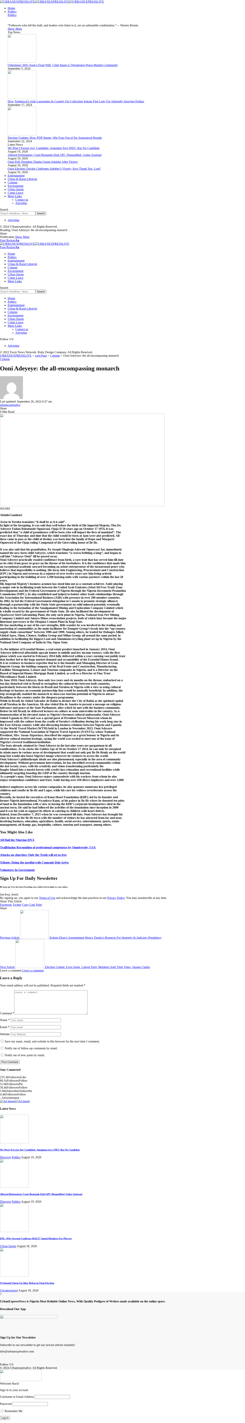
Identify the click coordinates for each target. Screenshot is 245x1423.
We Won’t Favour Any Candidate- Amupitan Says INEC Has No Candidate (54, 148)
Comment (7, 1013)
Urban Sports (8, 1246)
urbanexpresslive (10, 405)
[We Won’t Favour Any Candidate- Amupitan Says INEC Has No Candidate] (14, 1142)
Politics (12, 15)
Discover (5, 1157)
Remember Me (13, 1411)
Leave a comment (33, 970)
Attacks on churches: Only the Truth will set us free (33, 854)
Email (4, 1027)
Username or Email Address (17, 1396)
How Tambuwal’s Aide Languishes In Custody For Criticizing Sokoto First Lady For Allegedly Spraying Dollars (76, 101)
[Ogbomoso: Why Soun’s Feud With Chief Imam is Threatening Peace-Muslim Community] (22, 61)
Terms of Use (47, 897)
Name (5, 1020)
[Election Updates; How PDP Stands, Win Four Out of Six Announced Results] (22, 134)
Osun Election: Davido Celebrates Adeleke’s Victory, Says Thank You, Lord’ (54, 168)
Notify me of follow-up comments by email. (31, 1048)
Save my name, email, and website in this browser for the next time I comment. (52, 1041)
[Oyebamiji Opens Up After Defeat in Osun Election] (14, 1275)
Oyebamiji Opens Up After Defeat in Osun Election (27, 1283)
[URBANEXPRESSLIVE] (52, 1)
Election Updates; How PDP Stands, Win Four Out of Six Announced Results (55, 137)
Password (6, 1403)
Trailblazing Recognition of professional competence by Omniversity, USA (48, 847)
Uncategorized (9, 1290)
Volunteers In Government (17, 870)
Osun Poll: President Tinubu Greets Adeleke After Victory (43, 161)
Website (5, 1034)
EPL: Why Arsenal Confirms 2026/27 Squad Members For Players (36, 1238)
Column (5, 359)
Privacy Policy (116, 897)
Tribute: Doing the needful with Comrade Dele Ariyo (34, 862)
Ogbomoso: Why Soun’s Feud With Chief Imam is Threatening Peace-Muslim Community (63, 65)
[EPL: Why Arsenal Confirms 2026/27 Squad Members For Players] (14, 1231)
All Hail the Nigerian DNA (17, 840)
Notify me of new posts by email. (25, 1055)
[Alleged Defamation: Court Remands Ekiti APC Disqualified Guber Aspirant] (14, 1186)
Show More (22, 237)
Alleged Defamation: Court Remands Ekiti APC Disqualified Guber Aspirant (54, 155)
